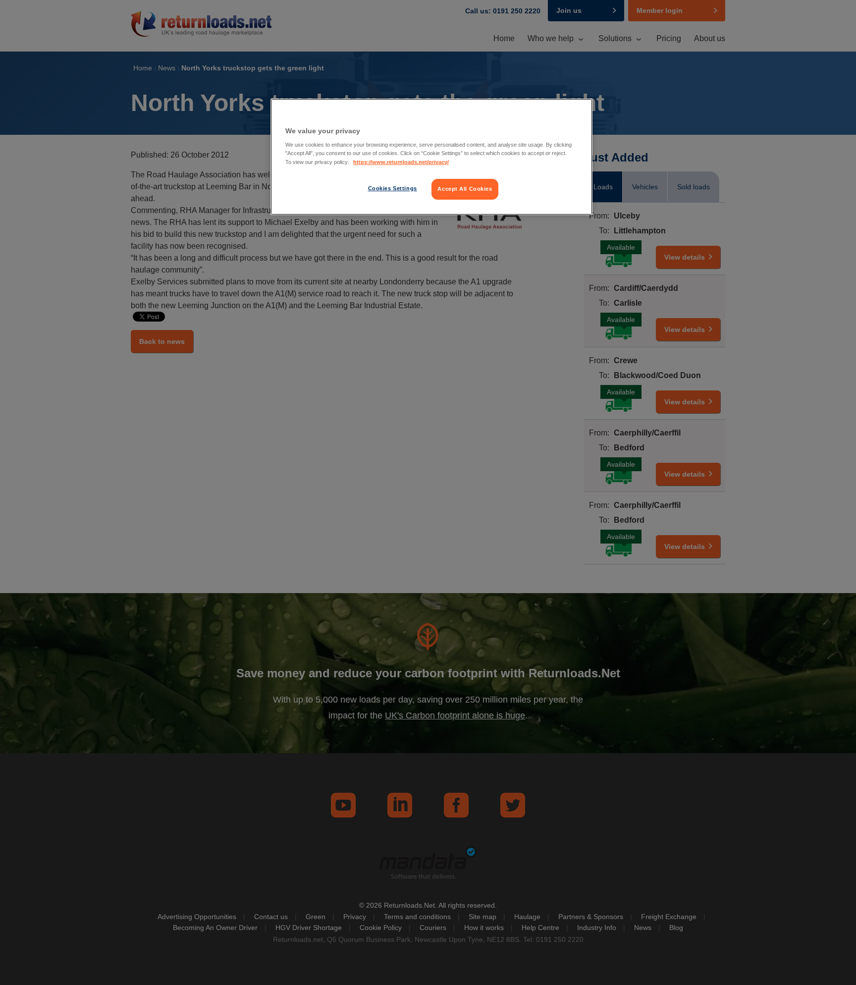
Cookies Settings (392, 188)
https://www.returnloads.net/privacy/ (401, 162)
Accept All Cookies (464, 189)
